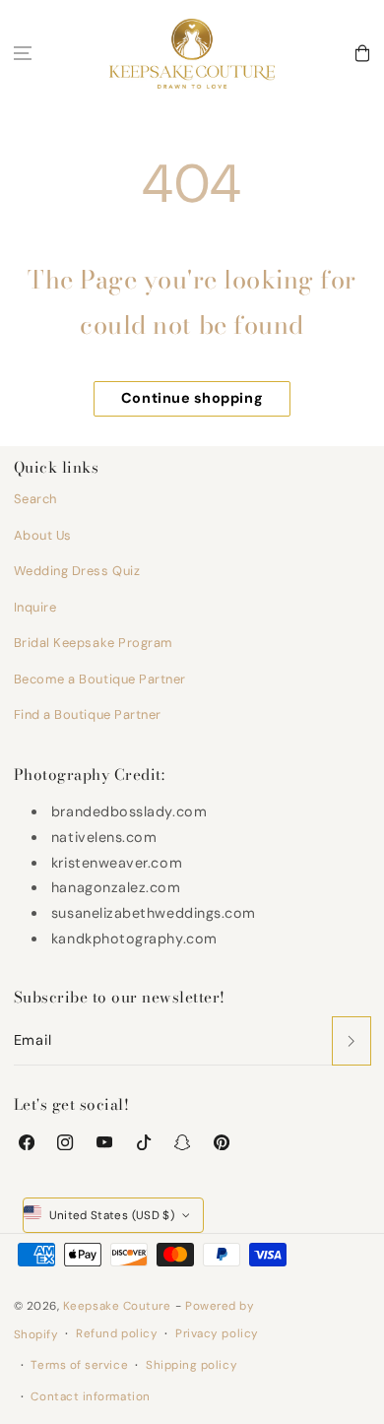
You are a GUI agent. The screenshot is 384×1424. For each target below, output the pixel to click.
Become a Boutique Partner (100, 679)
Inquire (35, 607)
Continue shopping (192, 398)
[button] (22, 53)
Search (35, 498)
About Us (43, 535)
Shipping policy (191, 1365)
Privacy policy (217, 1333)
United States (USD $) (112, 1215)
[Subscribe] (351, 1041)
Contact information (90, 1396)
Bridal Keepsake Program (93, 642)
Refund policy (117, 1333)
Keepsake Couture (117, 1306)
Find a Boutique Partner (87, 714)
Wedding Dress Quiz (77, 570)
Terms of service (79, 1365)
